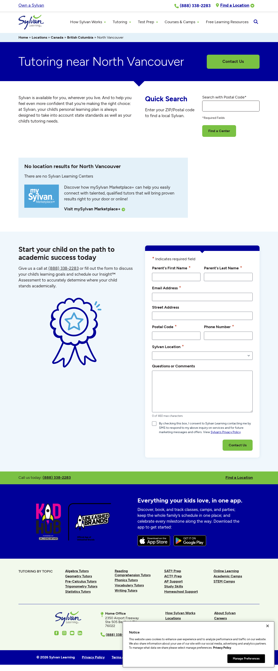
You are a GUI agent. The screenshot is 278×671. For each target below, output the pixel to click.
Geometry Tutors (78, 576)
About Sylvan (225, 613)
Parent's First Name (171, 267)
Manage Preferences (246, 658)
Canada (57, 37)
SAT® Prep (172, 571)
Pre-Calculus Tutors (80, 581)
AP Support (173, 581)
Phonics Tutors (126, 580)
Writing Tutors (126, 590)
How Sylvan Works (180, 613)
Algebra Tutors (77, 571)
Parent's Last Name (223, 267)
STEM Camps (224, 581)
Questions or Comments (173, 366)
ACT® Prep (173, 576)
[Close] (267, 626)
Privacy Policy (222, 647)
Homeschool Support (181, 591)
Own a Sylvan (31, 5)
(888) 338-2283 (57, 477)
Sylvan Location (168, 346)
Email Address (166, 287)
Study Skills (173, 586)
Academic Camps (227, 576)
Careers (220, 618)
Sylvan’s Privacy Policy (226, 432)
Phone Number (219, 326)
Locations (39, 37)
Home (23, 37)
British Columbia (80, 37)
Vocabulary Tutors (129, 585)
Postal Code (164, 326)
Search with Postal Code (224, 97)
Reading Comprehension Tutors (133, 573)
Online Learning (226, 571)
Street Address (165, 307)
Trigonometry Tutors (81, 586)
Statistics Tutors (78, 591)
